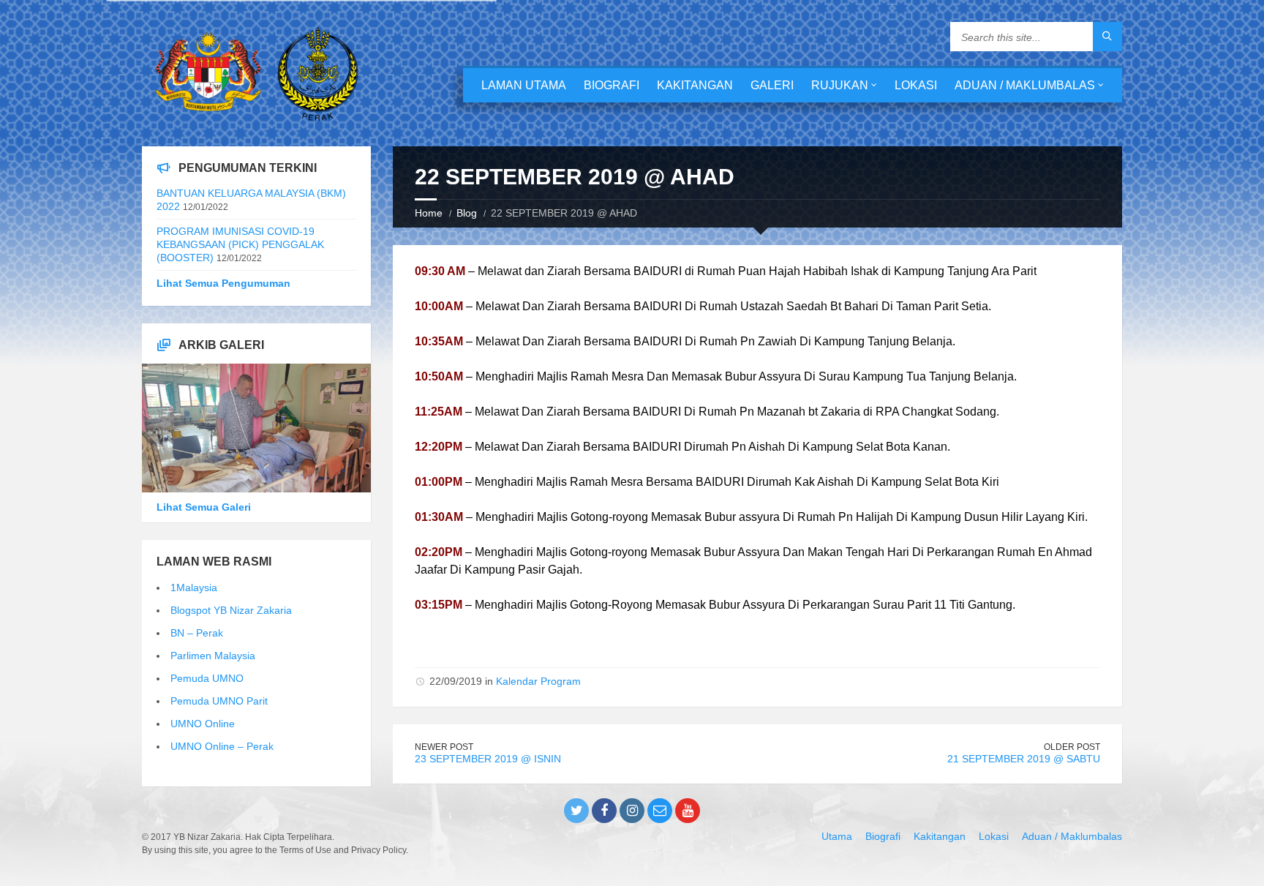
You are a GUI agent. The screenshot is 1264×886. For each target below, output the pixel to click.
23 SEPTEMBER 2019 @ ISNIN (488, 759)
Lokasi (916, 85)
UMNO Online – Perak (222, 746)
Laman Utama (523, 85)
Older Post (1072, 747)
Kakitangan (695, 85)
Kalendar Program (538, 681)
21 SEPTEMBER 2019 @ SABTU (1023, 759)
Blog (466, 213)
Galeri (772, 85)
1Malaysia (193, 587)
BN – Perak (196, 633)
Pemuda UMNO (207, 678)
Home (429, 213)
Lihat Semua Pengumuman (223, 283)
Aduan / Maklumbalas (1025, 85)
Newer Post (444, 747)
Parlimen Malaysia (212, 655)
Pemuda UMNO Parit (219, 701)
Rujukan (839, 85)
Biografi (611, 85)
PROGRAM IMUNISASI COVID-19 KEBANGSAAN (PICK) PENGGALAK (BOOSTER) (240, 244)
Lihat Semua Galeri (204, 507)
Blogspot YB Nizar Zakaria (231, 610)
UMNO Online (202, 723)
